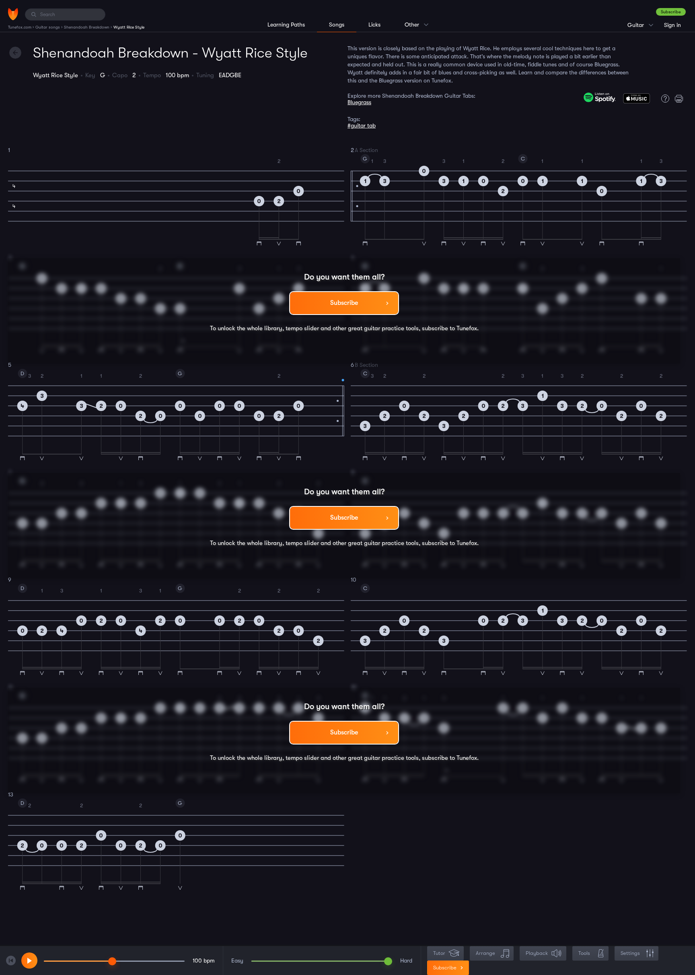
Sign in (672, 25)
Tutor (439, 953)
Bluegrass (359, 102)
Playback (537, 953)
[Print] (681, 99)
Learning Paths (286, 24)
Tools (584, 953)
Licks (374, 24)
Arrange (485, 953)
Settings (630, 953)
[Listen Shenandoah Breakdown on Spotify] (600, 97)
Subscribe (671, 11)
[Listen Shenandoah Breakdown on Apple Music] (636, 100)
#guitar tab (362, 125)
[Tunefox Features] (663, 99)
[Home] (13, 14)
